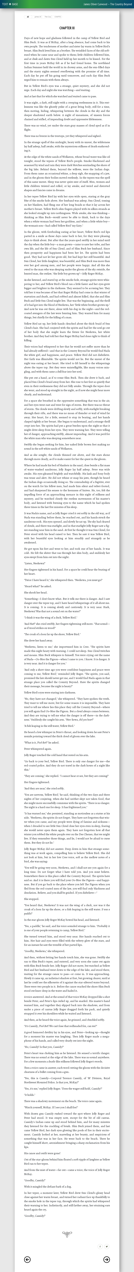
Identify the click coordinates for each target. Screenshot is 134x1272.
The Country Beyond (48, 17)
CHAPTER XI (58, 17)
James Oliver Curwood (38, 17)
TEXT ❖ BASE (10, 4)
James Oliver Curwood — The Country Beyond (108, 4)
